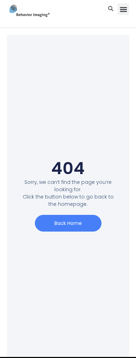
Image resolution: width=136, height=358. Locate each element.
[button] (123, 9)
